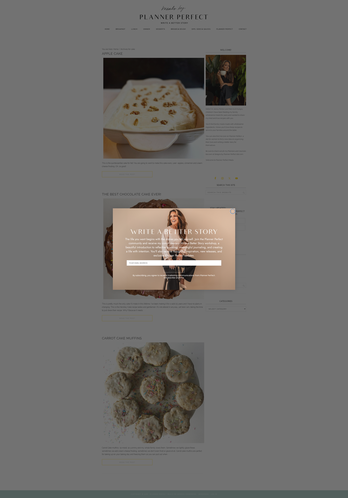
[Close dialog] (232, 211)
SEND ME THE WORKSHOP (174, 270)
